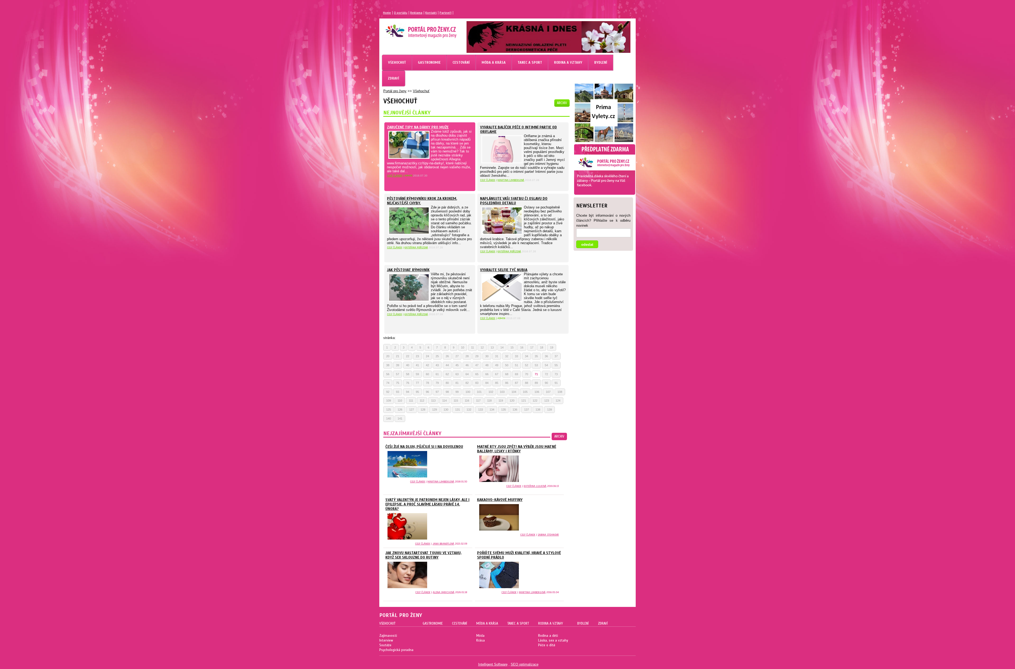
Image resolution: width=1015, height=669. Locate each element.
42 (427, 365)
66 (486, 374)
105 (525, 391)
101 (479, 391)
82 (467, 382)
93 (397, 391)
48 (486, 365)
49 (496, 365)
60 (427, 374)
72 (546, 374)
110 (400, 400)
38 (387, 365)
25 (437, 356)
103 (502, 391)
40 (407, 365)
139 (549, 409)
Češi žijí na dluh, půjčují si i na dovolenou (424, 446)
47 (476, 365)
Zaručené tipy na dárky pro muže (418, 127)
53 (536, 365)
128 (423, 409)
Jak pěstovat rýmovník (408, 270)
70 (526, 374)
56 (387, 374)
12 (482, 347)
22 (407, 356)
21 (397, 356)
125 (388, 409)
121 (523, 400)
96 (427, 391)
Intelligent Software (493, 664)
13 (492, 347)
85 (496, 382)
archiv (562, 103)
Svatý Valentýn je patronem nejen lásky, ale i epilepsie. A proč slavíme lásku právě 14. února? (427, 504)
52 (526, 365)
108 (559, 391)
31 (496, 356)
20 (387, 356)
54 (546, 365)
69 (516, 374)
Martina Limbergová (510, 180)
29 (476, 356)
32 (506, 356)
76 (407, 382)
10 (462, 347)
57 (397, 374)
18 (541, 347)
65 (476, 374)
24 (427, 356)
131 (457, 409)
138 (538, 409)
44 (447, 365)
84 (486, 382)
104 (513, 391)
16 (521, 347)
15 (512, 347)
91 (556, 382)
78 (427, 382)
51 (516, 365)
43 (437, 365)
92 (387, 391)
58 (407, 374)
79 (437, 382)
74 (387, 382)
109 (388, 400)
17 (531, 347)
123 (546, 400)
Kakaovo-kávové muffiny (500, 500)
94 (407, 391)
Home (387, 13)
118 (489, 400)
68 (506, 374)
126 (400, 409)
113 (433, 400)
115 (456, 400)
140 (388, 418)
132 (469, 409)
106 (536, 391)
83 (476, 382)
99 (457, 391)
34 (526, 356)
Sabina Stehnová (548, 534)
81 (457, 382)
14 (502, 347)
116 (467, 400)
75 (397, 382)
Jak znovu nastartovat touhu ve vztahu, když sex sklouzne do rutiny (423, 555)
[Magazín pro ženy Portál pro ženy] (418, 35)
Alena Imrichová (443, 592)
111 (411, 400)
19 (551, 347)
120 (512, 400)
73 (556, 374)
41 (417, 365)
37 (556, 356)
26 (447, 356)
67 (496, 374)
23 (417, 356)
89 (536, 382)
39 (397, 365)
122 (535, 400)
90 (546, 382)
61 (437, 374)
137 (526, 409)
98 (447, 391)
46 (467, 365)
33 (516, 356)
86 (506, 382)
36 (546, 356)
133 (480, 409)
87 (516, 382)
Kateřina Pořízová (416, 247)
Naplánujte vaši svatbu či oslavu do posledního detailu (513, 200)
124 (558, 400)
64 (467, 374)
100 (467, 391)
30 (486, 356)
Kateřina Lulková (535, 486)
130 (446, 409)
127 (411, 409)
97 (437, 391)
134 (492, 409)
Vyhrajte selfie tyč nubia (503, 270)
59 (417, 374)
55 (556, 365)
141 (400, 418)
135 (503, 409)
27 (457, 356)
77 (417, 382)
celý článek (394, 175)
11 (472, 347)
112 (422, 400)
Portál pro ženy (395, 91)
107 (548, 391)
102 (490, 391)
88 (526, 382)
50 (506, 365)
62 (447, 374)
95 (417, 391)
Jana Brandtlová (443, 543)
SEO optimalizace (524, 664)
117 (478, 400)
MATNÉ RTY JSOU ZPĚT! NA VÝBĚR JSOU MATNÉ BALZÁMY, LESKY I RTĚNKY (516, 448)
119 (501, 400)
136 (515, 409)
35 (536, 356)
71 (536, 374)
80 (447, 382)
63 (457, 374)
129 (434, 409)
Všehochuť (421, 91)
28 (467, 356)
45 (457, 365)
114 (444, 400)
